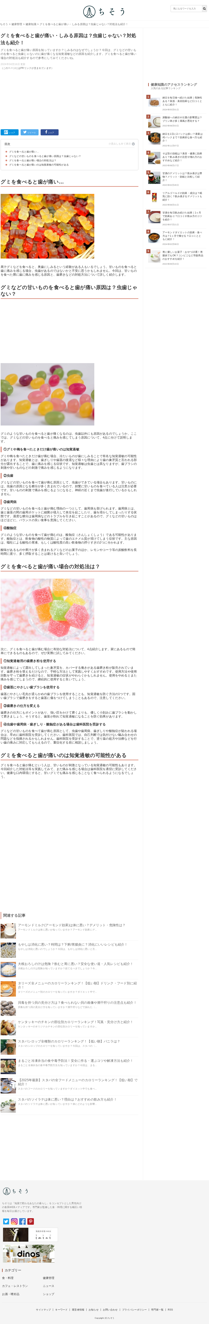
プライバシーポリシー (134, 1309)
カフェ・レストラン (15, 1286)
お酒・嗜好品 (10, 1294)
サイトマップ (43, 1309)
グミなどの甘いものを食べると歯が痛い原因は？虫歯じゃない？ (45, 156)
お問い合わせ (110, 1309)
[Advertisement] (69, 98)
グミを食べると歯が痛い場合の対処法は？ (32, 160)
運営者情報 (78, 1309)
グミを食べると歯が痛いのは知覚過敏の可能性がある (39, 164)
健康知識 (31, 24)
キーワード (61, 1309)
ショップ (48, 1294)
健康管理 (16, 24)
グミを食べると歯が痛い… (24, 151)
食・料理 (8, 1278)
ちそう (4, 24)
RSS (170, 1309)
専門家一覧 (157, 1309)
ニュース (48, 1286)
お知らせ (94, 1309)
